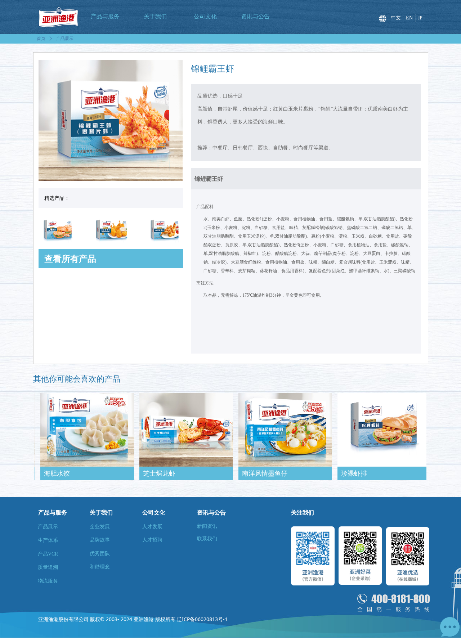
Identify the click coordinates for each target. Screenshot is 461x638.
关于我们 (155, 16)
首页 (41, 38)
